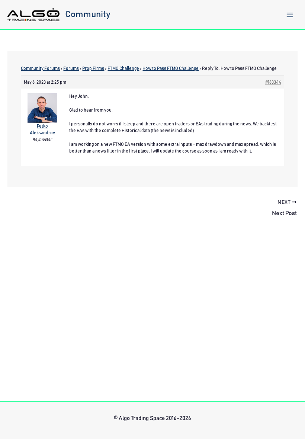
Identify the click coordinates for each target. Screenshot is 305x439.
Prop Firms (93, 68)
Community (87, 14)
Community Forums (40, 68)
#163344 (273, 82)
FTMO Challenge (123, 68)
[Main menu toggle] (290, 15)
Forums (71, 68)
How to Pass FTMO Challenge (170, 68)
